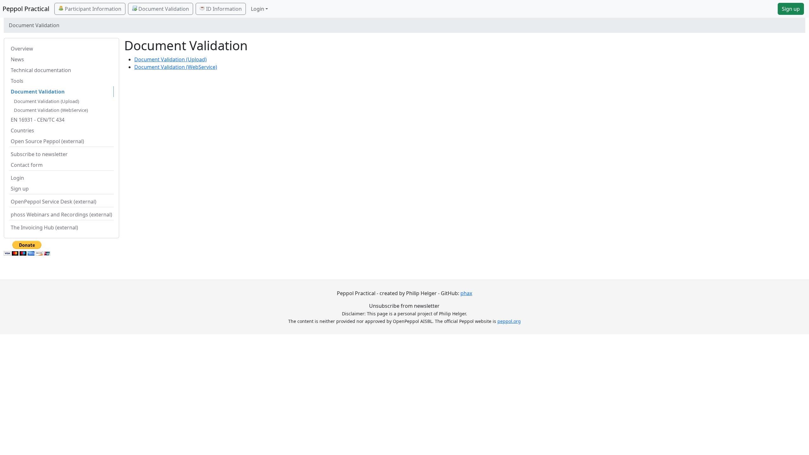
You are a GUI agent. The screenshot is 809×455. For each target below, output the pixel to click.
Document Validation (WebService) (51, 110)
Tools (17, 80)
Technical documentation (41, 70)
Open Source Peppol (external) (47, 141)
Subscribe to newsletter (39, 154)
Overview (22, 48)
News (17, 59)
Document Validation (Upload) (46, 101)
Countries (22, 130)
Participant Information (92, 8)
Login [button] (257, 8)
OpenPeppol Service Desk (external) (53, 201)
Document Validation (163, 8)
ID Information (223, 8)
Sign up (791, 8)
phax (466, 293)
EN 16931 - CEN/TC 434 (37, 119)
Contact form (27, 164)
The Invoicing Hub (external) (44, 227)
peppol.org (509, 321)
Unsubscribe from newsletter (404, 305)
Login (17, 177)
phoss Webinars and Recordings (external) (61, 214)
